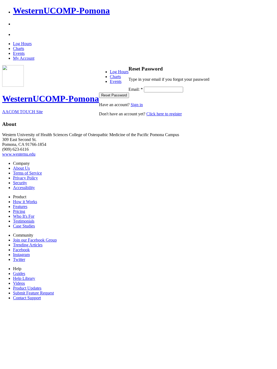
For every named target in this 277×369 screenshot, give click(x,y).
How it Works (25, 201)
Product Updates (27, 288)
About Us (21, 168)
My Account (23, 58)
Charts (18, 48)
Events (19, 53)
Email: (135, 89)
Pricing (19, 211)
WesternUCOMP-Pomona (61, 10)
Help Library (24, 278)
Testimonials (23, 221)
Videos (19, 283)
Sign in (137, 104)
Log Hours (22, 43)
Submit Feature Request (33, 293)
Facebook (21, 249)
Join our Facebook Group (35, 240)
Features (20, 206)
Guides (19, 273)
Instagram (21, 254)
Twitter (19, 259)
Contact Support (27, 298)
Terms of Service (27, 173)
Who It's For (23, 216)
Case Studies (24, 226)
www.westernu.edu (18, 154)
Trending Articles (27, 245)
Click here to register (164, 114)
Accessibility (24, 187)
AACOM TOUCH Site (22, 111)
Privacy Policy (25, 178)
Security (20, 182)
